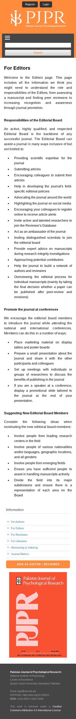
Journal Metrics (20, 554)
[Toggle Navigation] (7, 37)
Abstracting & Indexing (24, 547)
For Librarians (19, 541)
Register (30, 4)
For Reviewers (19, 534)
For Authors (18, 521)
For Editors (17, 528)
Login (46, 4)
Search (38, 52)
